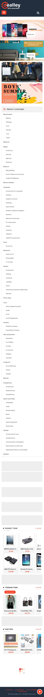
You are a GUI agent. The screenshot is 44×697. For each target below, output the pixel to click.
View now (31, 55)
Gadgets (8, 354)
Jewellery (9, 282)
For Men (8, 346)
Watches (8, 293)
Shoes (8, 286)
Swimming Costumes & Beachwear (17, 289)
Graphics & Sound (11, 199)
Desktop (8, 195)
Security (8, 130)
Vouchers (9, 358)
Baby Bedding (10, 170)
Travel (8, 137)
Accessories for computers (14, 191)
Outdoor (8, 418)
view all (39, 528)
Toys (7, 134)
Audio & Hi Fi (10, 254)
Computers (6, 187)
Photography (10, 258)
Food (7, 126)
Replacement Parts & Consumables (17, 450)
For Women (9, 350)
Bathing (8, 118)
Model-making (10, 410)
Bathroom (6, 142)
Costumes (9, 278)
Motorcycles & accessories (14, 446)
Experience (9, 338)
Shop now (30, 34)
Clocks (8, 370)
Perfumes (9, 162)
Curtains (8, 374)
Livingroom (6, 362)
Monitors (8, 214)
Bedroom (6, 166)
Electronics (6, 250)
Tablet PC (9, 234)
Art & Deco (9, 246)
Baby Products (7, 114)
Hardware (9, 203)
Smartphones (7, 383)
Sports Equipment (11, 422)
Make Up (8, 158)
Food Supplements (12, 318)
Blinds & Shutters (8, 182)
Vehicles (6, 430)
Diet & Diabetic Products (13, 306)
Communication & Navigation (15, 442)
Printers (8, 226)
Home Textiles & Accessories (15, 174)
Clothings (9, 122)
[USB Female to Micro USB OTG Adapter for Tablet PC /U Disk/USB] (27, 540)
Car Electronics (10, 438)
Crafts (8, 406)
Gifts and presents (9, 334)
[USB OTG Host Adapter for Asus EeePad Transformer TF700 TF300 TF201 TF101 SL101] (11, 560)
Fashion (5, 266)
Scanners (9, 230)
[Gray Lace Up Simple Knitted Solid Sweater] (11, 602)
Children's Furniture (11, 326)
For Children (9, 342)
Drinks (8, 310)
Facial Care (9, 150)
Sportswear (9, 426)
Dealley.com (17, 694)
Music (8, 414)
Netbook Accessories (12, 218)
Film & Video (7, 298)
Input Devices (10, 206)
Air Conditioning (11, 366)
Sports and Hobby (9, 399)
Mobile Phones (10, 390)
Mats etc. (6, 378)
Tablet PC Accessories (13, 238)
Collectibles (9, 402)
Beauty (5, 147)
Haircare (8, 154)
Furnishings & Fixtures (12, 330)
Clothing (8, 274)
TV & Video (9, 262)
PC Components (11, 222)
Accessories (10, 270)
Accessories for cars (12, 434)
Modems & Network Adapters (15, 210)
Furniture (6, 322)
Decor (5, 242)
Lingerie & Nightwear (12, 178)
